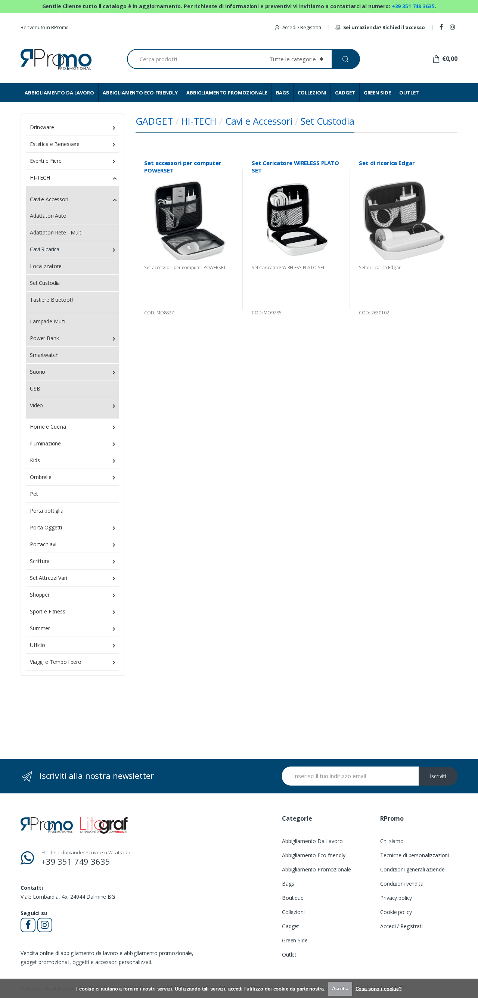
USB (35, 388)
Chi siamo (392, 841)
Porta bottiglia (46, 510)
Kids (35, 460)
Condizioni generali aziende (412, 869)
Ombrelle (41, 477)
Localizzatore (46, 266)
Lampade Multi (47, 321)
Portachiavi (43, 544)
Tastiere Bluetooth (52, 299)
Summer (40, 628)
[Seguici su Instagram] (453, 27)
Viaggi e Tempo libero (55, 661)
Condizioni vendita (401, 883)
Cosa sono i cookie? (379, 988)
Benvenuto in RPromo (45, 27)
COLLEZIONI (312, 92)
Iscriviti (438, 776)
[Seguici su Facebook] (442, 27)
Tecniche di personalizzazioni (414, 855)
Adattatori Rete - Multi (56, 232)
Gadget (290, 926)
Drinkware (42, 127)
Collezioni (293, 911)
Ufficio (37, 645)
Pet (34, 493)
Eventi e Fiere (46, 160)
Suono (37, 371)
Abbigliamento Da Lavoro (312, 841)
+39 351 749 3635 (413, 6)
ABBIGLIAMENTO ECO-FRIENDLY (140, 92)
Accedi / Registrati (301, 27)
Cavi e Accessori (258, 121)
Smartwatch (44, 354)
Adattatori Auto (48, 215)
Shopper (40, 594)
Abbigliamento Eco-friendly (313, 855)
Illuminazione (45, 443)
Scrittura (40, 561)
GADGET (345, 92)
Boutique (293, 897)
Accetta (340, 988)
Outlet (289, 954)
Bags (288, 883)
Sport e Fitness (47, 611)
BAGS (282, 92)
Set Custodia (327, 121)
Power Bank (44, 338)
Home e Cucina (48, 426)
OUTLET (409, 92)
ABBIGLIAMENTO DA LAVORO (59, 92)
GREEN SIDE (377, 92)
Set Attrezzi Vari (48, 577)
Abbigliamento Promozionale (316, 869)
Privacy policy (396, 897)
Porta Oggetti (46, 527)
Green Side (295, 940)
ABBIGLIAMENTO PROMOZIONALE (226, 92)
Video (36, 405)
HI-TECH (199, 121)
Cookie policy (396, 911)
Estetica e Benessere (55, 143)
